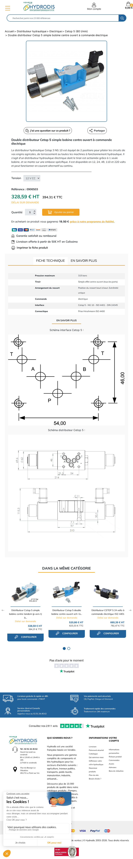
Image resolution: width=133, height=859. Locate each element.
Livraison (92, 746)
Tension (16, 178)
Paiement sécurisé (96, 750)
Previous (3, 610)
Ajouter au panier (64, 212)
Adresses (112, 767)
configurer (28, 637)
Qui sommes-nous (96, 757)
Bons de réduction (116, 771)
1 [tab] (64, 648)
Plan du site (94, 775)
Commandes (114, 760)
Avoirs (111, 764)
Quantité (16, 212)
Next (130, 610)
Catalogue (93, 754)
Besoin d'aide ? (95, 779)
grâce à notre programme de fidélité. (92, 221)
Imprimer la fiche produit (32, 247)
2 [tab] (68, 648)
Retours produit (115, 757)
